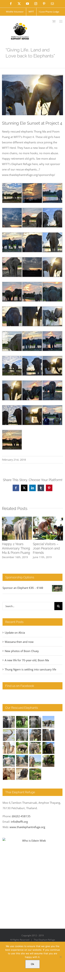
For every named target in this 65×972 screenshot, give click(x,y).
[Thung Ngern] (22, 721)
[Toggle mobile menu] (61, 21)
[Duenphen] (48, 760)
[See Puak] (9, 773)
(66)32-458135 (21, 816)
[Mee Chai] (35, 734)
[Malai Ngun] (48, 747)
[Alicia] (9, 734)
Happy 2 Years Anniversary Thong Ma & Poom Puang (16, 548)
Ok (32, 964)
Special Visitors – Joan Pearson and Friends (46, 548)
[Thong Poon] (9, 747)
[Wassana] (9, 760)
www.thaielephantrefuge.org (27, 827)
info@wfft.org (19, 821)
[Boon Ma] (35, 721)
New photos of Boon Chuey (22, 651)
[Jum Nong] (35, 747)
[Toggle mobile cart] (54, 21)
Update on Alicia (15, 632)
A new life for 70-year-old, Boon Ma (27, 660)
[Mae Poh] (48, 721)
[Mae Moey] (9, 721)
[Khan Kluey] (22, 773)
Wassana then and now (19, 642)
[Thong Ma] (48, 734)
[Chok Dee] (22, 760)
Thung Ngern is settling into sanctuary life (30, 669)
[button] (4, 538)
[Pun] (35, 760)
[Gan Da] (22, 734)
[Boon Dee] (22, 747)
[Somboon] (35, 773)
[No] (60, 957)
